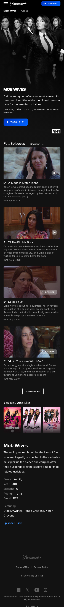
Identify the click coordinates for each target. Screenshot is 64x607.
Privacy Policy (41, 567)
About (24, 11)
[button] (6, 4)
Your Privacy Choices (32, 576)
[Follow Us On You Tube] (36, 590)
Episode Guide (13, 523)
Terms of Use (23, 567)
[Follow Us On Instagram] (45, 590)
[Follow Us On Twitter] (27, 590)
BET (15, 498)
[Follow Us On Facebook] (18, 590)
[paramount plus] (18, 4)
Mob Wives (10, 11)
